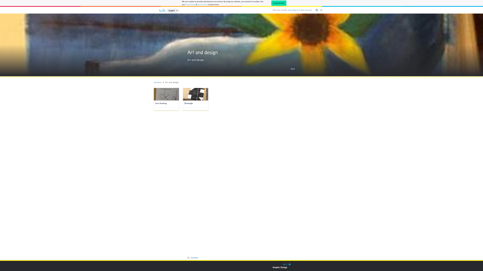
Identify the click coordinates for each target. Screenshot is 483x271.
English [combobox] (172, 11)
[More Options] (293, 69)
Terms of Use (202, 5)
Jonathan (194, 257)
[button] (177, 11)
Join (289, 10)
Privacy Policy (190, 5)
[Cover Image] (241, 45)
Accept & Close (279, 3)
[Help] (316, 10)
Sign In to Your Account (302, 10)
